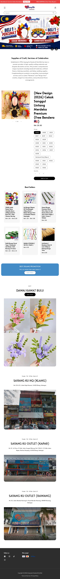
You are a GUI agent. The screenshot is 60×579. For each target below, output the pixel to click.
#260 (37, 160)
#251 (44, 146)
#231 (44, 143)
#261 (44, 160)
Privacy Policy (34, 575)
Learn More (30, 272)
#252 (51, 146)
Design (35, 129)
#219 (43, 136)
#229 (44, 139)
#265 (37, 167)
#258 (37, 153)
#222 (50, 136)
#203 (44, 132)
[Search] (53, 12)
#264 (44, 164)
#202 (37, 132)
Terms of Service (26, 575)
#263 (37, 164)
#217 (37, 136)
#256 (44, 150)
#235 (37, 146)
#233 (51, 143)
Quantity (36, 171)
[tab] (30, 47)
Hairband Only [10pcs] (42, 157)
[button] (4, 7)
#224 (37, 139)
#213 (51, 132)
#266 (44, 167)
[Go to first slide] (56, 48)
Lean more (30, 294)
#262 (51, 160)
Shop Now (19, 2)
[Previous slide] (52, 48)
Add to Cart (44, 178)
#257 (51, 150)
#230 (37, 143)
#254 (37, 150)
